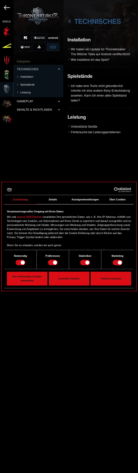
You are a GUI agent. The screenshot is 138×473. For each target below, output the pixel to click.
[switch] (53, 262)
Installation (26, 76)
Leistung (25, 92)
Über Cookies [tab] (117, 199)
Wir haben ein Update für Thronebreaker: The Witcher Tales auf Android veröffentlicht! (100, 51)
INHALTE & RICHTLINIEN (34, 109)
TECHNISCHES (28, 69)
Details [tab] (53, 199)
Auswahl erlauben (69, 278)
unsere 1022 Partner (29, 216)
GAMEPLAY (25, 101)
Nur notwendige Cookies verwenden (27, 278)
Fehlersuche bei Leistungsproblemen (95, 132)
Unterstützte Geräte (84, 126)
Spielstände (27, 84)
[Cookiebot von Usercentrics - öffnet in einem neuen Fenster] (116, 189)
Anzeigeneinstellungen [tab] (85, 199)
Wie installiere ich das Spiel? (90, 59)
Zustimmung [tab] (20, 199)
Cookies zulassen (110, 278)
